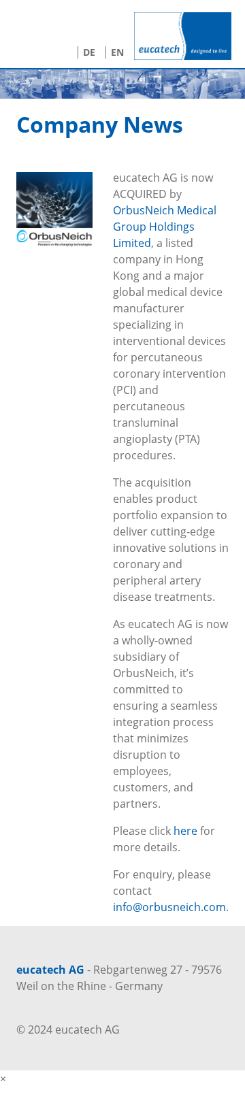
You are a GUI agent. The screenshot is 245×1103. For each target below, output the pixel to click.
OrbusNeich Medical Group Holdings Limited (164, 226)
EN (117, 52)
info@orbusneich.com (169, 907)
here (185, 830)
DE (89, 52)
